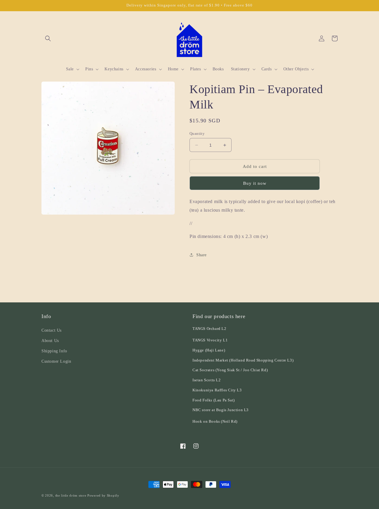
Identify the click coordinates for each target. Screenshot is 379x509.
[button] (47, 38)
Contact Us (51, 330)
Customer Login (56, 361)
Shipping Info (54, 351)
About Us (50, 340)
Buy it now (254, 183)
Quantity (197, 133)
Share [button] (201, 255)
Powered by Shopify (103, 495)
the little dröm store (70, 495)
